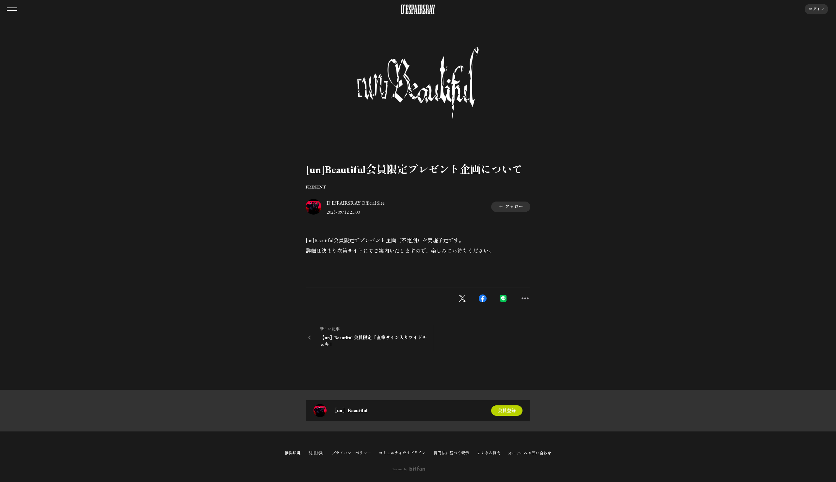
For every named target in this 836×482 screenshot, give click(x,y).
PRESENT (316, 187)
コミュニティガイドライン (402, 453)
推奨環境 (292, 453)
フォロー (514, 206)
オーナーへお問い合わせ (529, 453)
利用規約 (316, 453)
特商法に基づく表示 (451, 453)
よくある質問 (488, 453)
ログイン (816, 9)
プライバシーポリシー (351, 453)
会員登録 (507, 411)
